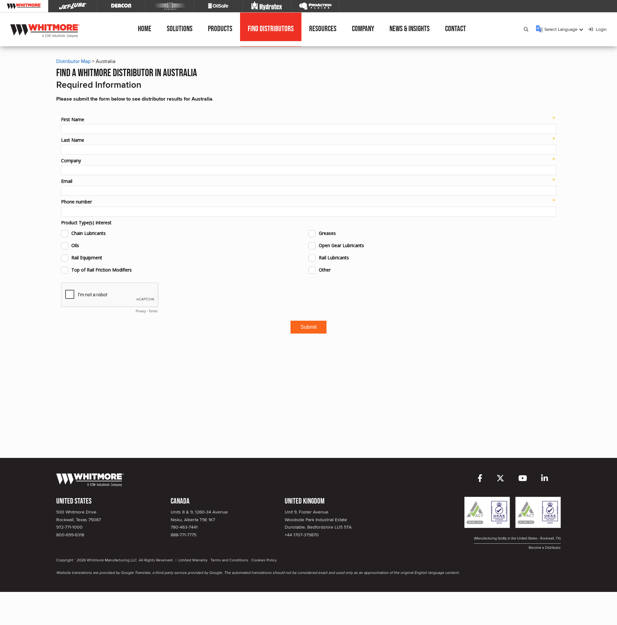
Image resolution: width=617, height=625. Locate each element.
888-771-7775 (183, 534)
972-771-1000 (69, 527)
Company (363, 28)
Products (220, 28)
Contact (455, 28)
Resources (322, 28)
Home (144, 28)
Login (601, 29)
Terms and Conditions (229, 560)
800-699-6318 (70, 534)
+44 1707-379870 (302, 534)
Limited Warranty (193, 560)
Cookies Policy (264, 560)
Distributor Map (73, 61)
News (409, 28)
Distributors (271, 28)
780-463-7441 (184, 527)
